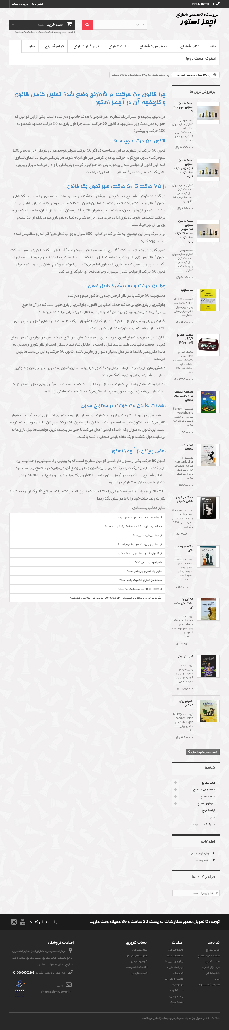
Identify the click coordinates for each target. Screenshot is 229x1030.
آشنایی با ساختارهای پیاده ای (183, 603)
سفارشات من (139, 950)
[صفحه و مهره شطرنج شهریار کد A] (208, 113)
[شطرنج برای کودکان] (208, 711)
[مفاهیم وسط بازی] (208, 556)
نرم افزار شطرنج (86, 46)
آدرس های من (139, 961)
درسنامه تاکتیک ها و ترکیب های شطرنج (183, 396)
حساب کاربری (136, 942)
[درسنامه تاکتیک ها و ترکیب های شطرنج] (208, 402)
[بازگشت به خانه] (215, 75)
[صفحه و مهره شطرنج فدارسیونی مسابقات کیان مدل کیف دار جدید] (208, 231)
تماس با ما (37, 4)
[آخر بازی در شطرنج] (208, 455)
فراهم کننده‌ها (203, 876)
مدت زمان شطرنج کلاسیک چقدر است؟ (140, 580)
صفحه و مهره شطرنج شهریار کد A (183, 107)
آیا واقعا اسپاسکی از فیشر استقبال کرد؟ (140, 517)
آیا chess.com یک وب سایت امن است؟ (140, 589)
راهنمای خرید (203, 860)
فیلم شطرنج (54, 46)
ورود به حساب (20, 4)
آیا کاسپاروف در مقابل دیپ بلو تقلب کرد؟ (139, 553)
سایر (31, 46)
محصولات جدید (174, 955)
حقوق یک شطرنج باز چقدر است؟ (144, 571)
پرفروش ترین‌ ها (202, 91)
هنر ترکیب (187, 290)
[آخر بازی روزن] (208, 666)
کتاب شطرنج (189, 46)
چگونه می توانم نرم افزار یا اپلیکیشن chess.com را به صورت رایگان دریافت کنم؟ (116, 598)
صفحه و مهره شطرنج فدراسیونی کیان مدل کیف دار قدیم (183, 168)
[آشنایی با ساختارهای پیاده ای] (208, 609)
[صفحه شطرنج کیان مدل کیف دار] (208, 170)
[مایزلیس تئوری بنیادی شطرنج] (208, 507)
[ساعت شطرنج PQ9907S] (208, 345)
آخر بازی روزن (185, 656)
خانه (212, 46)
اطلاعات (208, 841)
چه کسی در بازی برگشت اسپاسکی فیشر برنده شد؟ (133, 526)
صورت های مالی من (136, 955)
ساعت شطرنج (118, 46)
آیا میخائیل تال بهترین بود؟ (147, 535)
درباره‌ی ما (177, 984)
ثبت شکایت (176, 990)
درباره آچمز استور (201, 853)
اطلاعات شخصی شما (136, 967)
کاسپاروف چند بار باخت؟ (148, 562)
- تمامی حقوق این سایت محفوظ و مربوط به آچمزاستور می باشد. (176, 1018)
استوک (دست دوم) (201, 58)
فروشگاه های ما (174, 967)
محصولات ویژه (175, 950)
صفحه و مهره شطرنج (154, 46)
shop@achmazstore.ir (55, 992)
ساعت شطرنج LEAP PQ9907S (184, 339)
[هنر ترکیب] (208, 300)
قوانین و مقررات (174, 979)
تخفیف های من (139, 973)
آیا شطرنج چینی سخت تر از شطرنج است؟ (140, 544)
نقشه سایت (176, 1002)
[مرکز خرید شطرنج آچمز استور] (187, 19)
